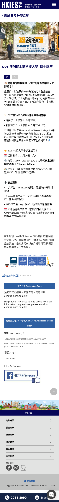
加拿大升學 (29, 7)
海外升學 (10, 420)
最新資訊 (10, 449)
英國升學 (28, 5)
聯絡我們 (30, 481)
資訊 (37, 7)
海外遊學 (10, 442)
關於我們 (10, 456)
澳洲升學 (37, 5)
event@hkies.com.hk (15, 296)
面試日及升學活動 (16, 15)
